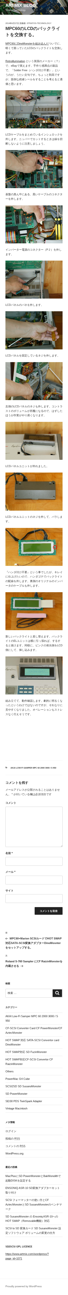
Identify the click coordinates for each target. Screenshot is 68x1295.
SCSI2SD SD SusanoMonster (23, 1086)
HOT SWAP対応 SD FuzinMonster (26, 1051)
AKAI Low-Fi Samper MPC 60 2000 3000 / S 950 (33, 768)
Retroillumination (15, 61)
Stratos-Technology (39, 23)
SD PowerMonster (16, 1093)
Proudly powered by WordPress (23, 1286)
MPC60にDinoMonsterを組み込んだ (27, 43)
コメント (10, 802)
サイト (9, 890)
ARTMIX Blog (20, 5)
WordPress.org (14, 1153)
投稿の (12, 1138)
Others (9, 1071)
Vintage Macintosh (16, 1108)
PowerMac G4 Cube (17, 1078)
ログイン (10, 1131)
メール (10, 871)
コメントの (15, 1146)
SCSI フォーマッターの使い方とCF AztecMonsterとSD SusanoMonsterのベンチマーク (33, 1204)
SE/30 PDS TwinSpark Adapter (23, 1101)
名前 (9, 853)
